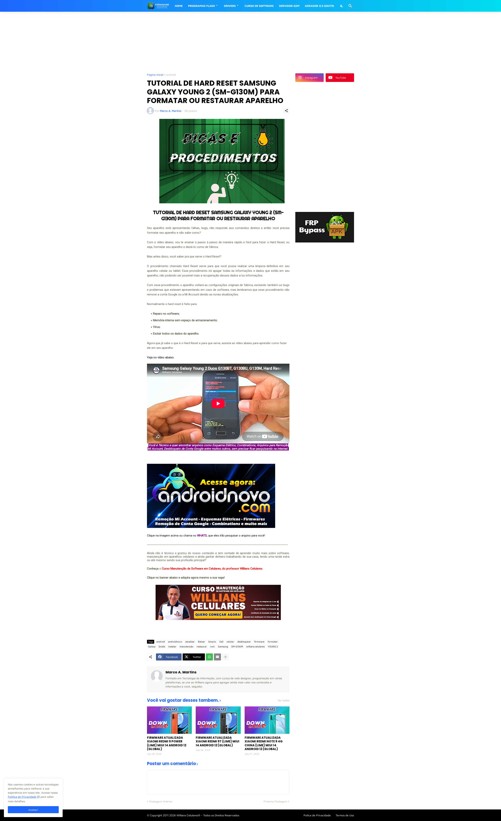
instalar (172, 646)
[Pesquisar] (350, 6)
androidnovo (175, 641)
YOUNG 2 (273, 646)
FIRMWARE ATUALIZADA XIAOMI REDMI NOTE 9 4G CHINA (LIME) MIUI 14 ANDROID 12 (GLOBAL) (264, 743)
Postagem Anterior (161, 801)
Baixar (201, 641)
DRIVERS (230, 5)
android (171, 74)
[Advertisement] (242, 42)
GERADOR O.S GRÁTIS (319, 5)
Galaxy (151, 646)
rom (212, 646)
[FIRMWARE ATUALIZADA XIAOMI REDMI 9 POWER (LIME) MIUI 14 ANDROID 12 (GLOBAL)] (169, 720)
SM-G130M (237, 646)
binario (212, 641)
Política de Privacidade (22, 796)
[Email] (217, 656)
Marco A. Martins (181, 672)
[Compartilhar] (286, 111)
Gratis (162, 646)
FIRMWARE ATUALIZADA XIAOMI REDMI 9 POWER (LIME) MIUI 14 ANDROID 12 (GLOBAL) (166, 743)
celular (230, 641)
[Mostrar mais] (225, 656)
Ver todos (283, 700)
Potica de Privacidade (317, 815)
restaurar (202, 646)
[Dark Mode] (341, 6)
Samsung (223, 646)
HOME (179, 5)
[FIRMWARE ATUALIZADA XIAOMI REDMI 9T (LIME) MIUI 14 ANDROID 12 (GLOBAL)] (218, 720)
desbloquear (244, 641)
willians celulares (255, 646)
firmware (259, 641)
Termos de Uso (345, 815)
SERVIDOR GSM (289, 5)
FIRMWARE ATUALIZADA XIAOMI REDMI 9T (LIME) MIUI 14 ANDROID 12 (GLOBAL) (217, 741)
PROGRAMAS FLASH (201, 5)
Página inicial (155, 74)
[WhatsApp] (209, 656)
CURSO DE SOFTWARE (259, 5)
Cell (221, 641)
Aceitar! (33, 809)
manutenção (186, 646)
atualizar (190, 641)
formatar (273, 641)
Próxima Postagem (275, 801)
